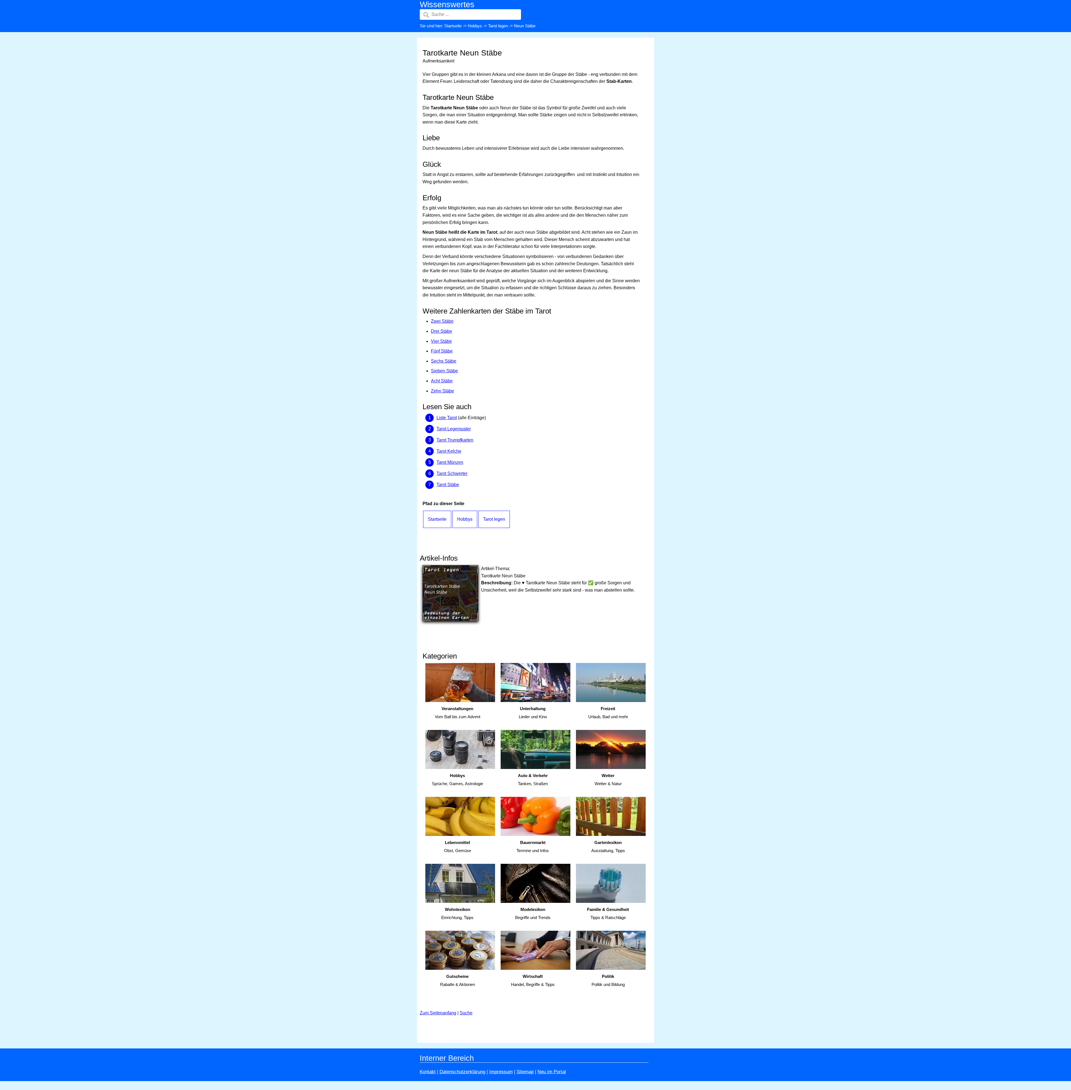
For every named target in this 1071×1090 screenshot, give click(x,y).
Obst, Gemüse (457, 846)
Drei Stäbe (441, 331)
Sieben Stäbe (444, 370)
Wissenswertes (447, 4)
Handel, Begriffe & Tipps (533, 980)
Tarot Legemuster (453, 428)
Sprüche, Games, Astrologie (457, 779)
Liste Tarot (446, 417)
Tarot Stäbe (447, 484)
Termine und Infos (533, 846)
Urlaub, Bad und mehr (608, 712)
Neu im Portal (551, 1071)
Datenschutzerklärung (462, 1071)
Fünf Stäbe (442, 351)
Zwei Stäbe (442, 321)
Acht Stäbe (442, 380)
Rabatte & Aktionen (457, 980)
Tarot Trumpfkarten (454, 440)
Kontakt (428, 1071)
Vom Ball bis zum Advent (457, 712)
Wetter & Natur (608, 779)
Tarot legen (498, 25)
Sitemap (525, 1071)
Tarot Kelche (448, 451)
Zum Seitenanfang (438, 1013)
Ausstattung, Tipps (608, 846)
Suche (466, 1013)
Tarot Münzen (449, 462)
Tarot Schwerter (451, 473)
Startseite (453, 25)
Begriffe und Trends (533, 913)
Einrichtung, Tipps (457, 913)
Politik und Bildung (608, 980)
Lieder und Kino (533, 712)
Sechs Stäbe (443, 361)
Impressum (501, 1071)
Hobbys (475, 25)
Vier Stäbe (441, 341)
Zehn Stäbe (442, 391)
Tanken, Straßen (533, 779)
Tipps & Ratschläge (608, 913)
